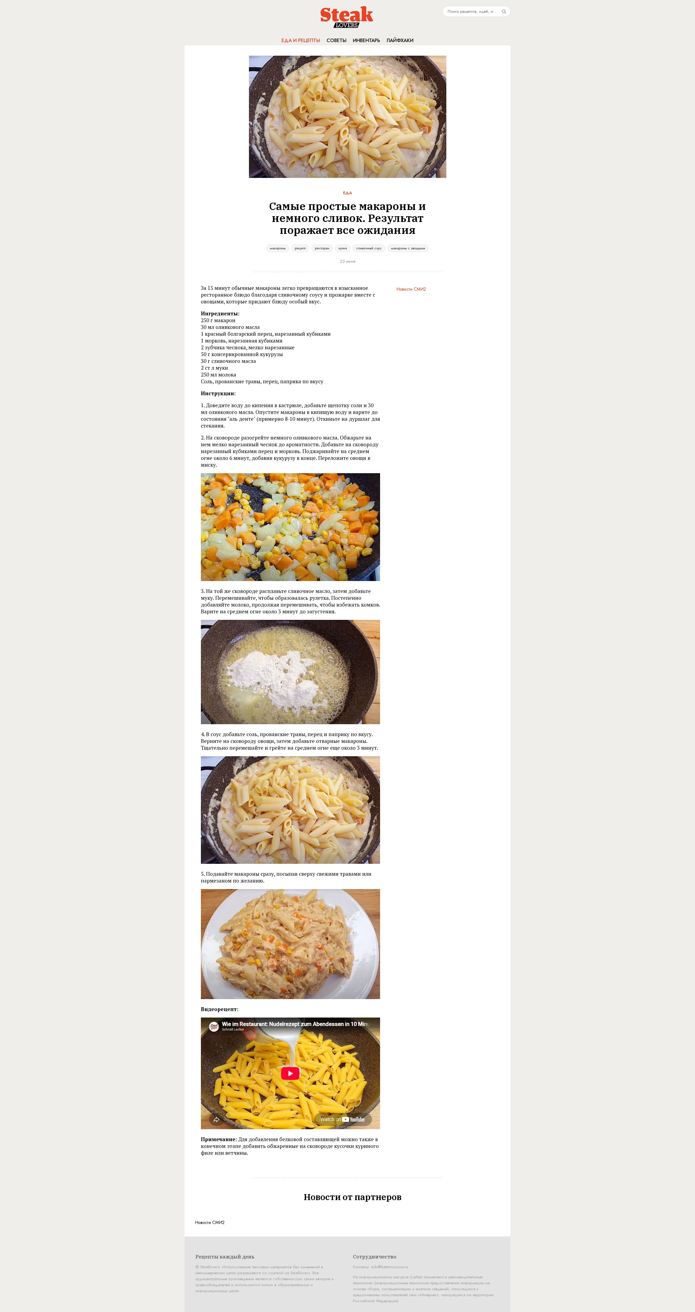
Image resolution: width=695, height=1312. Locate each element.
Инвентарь (366, 40)
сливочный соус (369, 248)
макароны (278, 248)
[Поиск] (504, 11)
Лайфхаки (400, 40)
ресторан (322, 248)
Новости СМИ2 (411, 289)
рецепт (300, 248)
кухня (343, 248)
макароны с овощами (408, 248)
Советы (336, 40)
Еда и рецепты (301, 40)
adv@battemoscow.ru (389, 1267)
